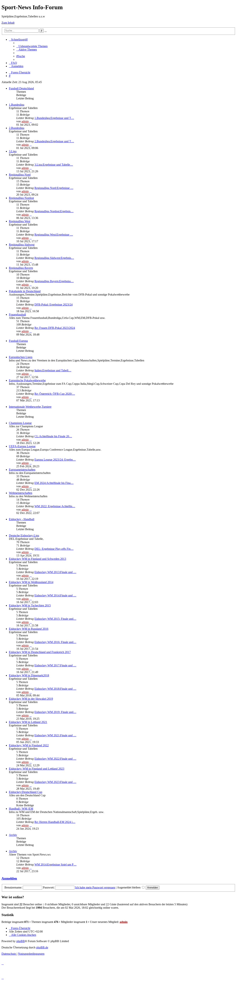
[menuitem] (32, 46)
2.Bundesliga (16, 128)
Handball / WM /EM (21, 808)
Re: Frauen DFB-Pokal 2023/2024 (54, 327)
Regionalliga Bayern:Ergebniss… (54, 281)
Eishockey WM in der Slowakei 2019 (31, 698)
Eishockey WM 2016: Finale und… (55, 642)
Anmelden (9, 878)
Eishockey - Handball (21, 519)
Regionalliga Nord (20, 174)
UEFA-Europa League (22, 446)
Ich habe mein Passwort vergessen (95, 887)
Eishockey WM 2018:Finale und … (55, 688)
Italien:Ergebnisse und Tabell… (52, 370)
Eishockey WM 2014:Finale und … (55, 595)
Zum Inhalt (7, 22)
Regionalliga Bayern (21, 267)
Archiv (13, 834)
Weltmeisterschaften (20, 492)
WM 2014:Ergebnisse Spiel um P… (55, 864)
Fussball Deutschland (21, 88)
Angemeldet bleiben (129, 887)
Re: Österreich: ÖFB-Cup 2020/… (54, 393)
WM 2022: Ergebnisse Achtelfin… (54, 506)
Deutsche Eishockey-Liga (24, 535)
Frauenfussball (17, 314)
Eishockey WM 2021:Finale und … (55, 735)
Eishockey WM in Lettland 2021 (28, 722)
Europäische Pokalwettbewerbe (27, 380)
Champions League (20, 423)
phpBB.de (42, 947)
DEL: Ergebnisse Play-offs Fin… (54, 548)
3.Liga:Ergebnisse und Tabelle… (53, 164)
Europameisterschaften (22, 469)
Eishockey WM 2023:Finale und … (55, 782)
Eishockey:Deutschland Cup (25, 792)
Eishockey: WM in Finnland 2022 (29, 745)
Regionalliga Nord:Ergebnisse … (53, 188)
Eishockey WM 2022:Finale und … (55, 758)
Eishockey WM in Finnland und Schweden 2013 (37, 558)
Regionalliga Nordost (21, 197)
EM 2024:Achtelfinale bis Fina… (54, 482)
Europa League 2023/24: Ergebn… (55, 459)
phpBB (20, 941)
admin (25, 121)
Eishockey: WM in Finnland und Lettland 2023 (36, 768)
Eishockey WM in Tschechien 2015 (30, 605)
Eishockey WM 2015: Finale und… (55, 618)
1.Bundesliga (16, 104)
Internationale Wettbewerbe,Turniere (30, 406)
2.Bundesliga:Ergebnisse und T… (54, 141)
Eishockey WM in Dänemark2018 (29, 675)
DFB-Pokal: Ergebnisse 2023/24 (53, 304)
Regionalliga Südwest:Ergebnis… (54, 257)
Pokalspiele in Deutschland (25, 291)
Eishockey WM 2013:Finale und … (55, 572)
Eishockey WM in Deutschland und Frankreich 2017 (40, 652)
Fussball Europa (18, 340)
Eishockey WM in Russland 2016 (28, 628)
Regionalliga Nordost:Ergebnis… (54, 211)
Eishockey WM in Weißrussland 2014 (31, 582)
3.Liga (12, 151)
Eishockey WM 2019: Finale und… (55, 712)
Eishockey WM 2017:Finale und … (55, 665)
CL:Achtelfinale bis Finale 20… (53, 436)
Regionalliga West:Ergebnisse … (53, 234)
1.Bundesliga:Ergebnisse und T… (54, 118)
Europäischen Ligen (20, 357)
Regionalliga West (19, 221)
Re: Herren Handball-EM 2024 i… (54, 822)
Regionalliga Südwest (21, 244)
